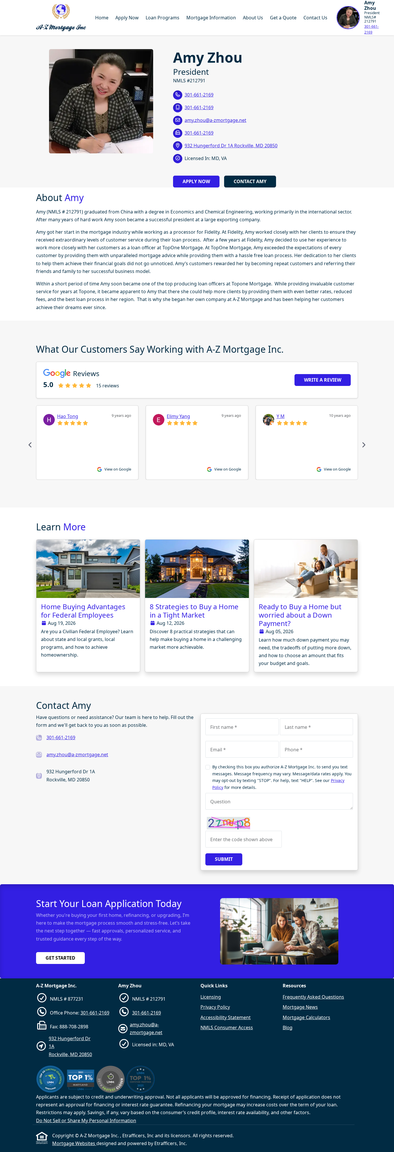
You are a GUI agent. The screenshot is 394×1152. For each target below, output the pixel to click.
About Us (253, 17)
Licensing (210, 997)
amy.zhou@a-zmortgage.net (215, 120)
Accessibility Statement (225, 1017)
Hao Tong (67, 416)
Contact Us (315, 17)
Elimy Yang (178, 416)
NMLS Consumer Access (226, 1027)
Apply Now (127, 17)
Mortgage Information (211, 17)
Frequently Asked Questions (313, 997)
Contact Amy (250, 181)
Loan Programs (162, 17)
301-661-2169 (371, 29)
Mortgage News (300, 1007)
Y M (281, 416)
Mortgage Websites (74, 1143)
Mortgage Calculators (306, 1017)
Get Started (60, 958)
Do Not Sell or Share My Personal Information (86, 1120)
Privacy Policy (215, 1007)
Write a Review (322, 380)
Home (101, 17)
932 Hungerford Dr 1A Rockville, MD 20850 (231, 145)
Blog (287, 1027)
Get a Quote (283, 17)
